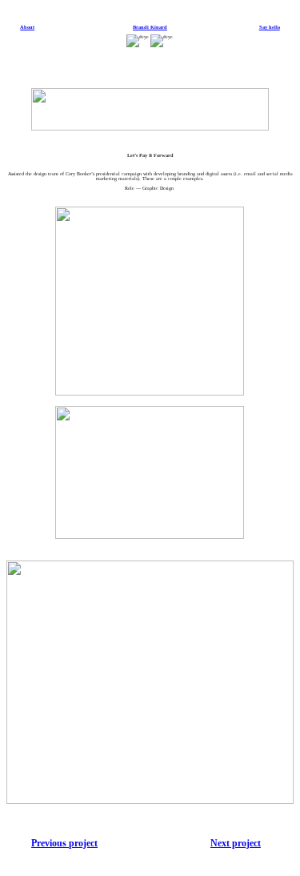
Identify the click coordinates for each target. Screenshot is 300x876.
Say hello (269, 27)
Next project (235, 843)
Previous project (64, 843)
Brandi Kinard (150, 27)
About (27, 27)
